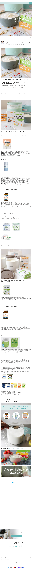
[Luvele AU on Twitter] (12, 562)
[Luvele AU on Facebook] (13, 562)
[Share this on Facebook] (15, 482)
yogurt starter (17, 94)
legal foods (6, 216)
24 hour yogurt (26, 246)
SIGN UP (16, 536)
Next (29, 37)
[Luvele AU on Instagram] (18, 562)
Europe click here (18, 394)
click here (14, 391)
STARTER (11, 448)
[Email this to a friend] (19, 482)
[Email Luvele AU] (19, 562)
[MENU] (0, 3)
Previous (26, 37)
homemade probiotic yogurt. (7, 247)
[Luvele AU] (16, 3)
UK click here (17, 393)
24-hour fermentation (15, 218)
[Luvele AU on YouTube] (15, 562)
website (6, 136)
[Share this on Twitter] (13, 482)
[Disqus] (16, 496)
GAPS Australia (15, 308)
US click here (18, 392)
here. (16, 89)
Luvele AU (15, 565)
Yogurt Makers (23, 88)
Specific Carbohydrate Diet (9, 93)
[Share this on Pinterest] (17, 482)
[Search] (26, 3)
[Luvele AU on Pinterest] (16, 562)
